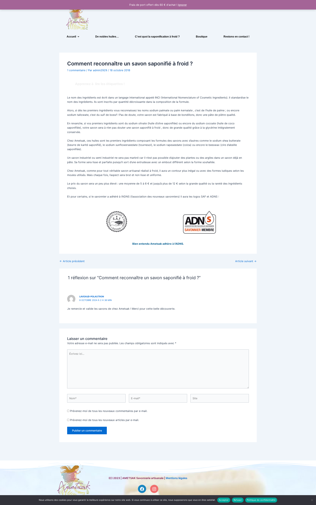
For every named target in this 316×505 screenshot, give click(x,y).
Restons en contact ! (236, 36)
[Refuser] (312, 500)
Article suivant (245, 261)
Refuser (238, 500)
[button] (73, 36)
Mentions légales (176, 478)
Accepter (224, 500)
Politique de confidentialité (261, 500)
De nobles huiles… (107, 36)
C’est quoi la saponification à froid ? (157, 36)
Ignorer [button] (182, 4)
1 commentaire (76, 70)
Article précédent (72, 261)
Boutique (201, 36)
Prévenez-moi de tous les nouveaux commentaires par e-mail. (108, 411)
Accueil (71, 36)
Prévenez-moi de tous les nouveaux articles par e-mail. (104, 420)
